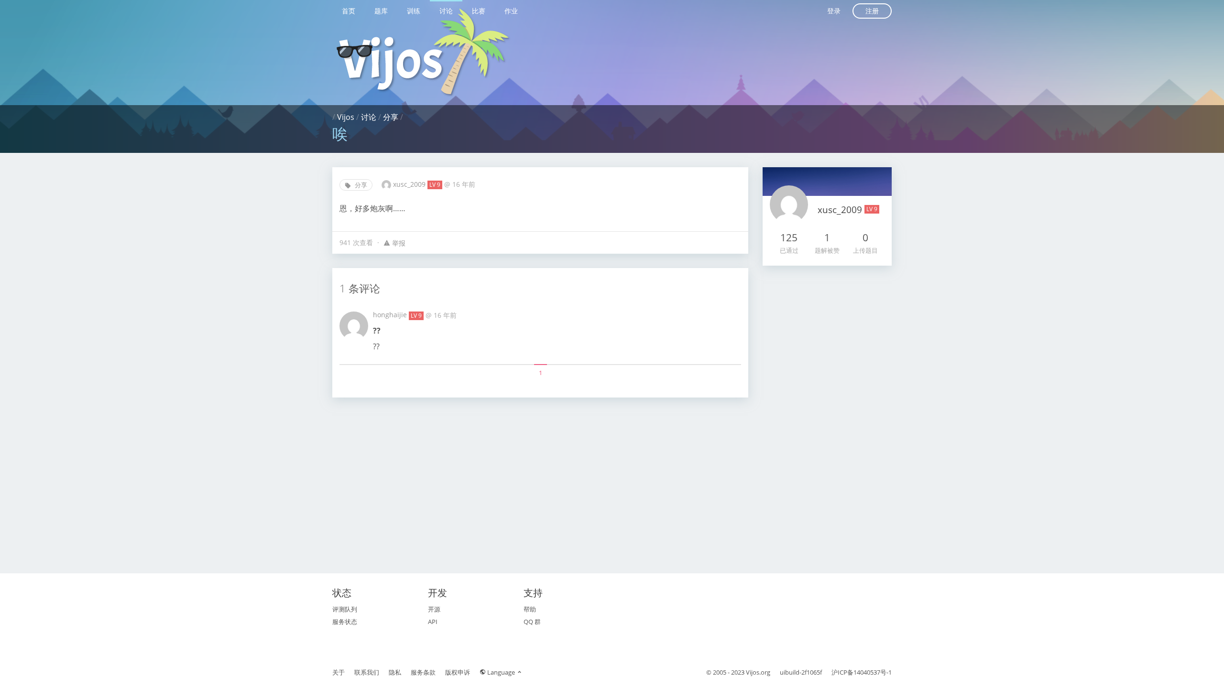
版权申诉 (457, 672)
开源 (434, 609)
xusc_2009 (410, 184)
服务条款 (423, 672)
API (432, 621)
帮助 (530, 609)
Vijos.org (758, 672)
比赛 (478, 10)
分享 (390, 117)
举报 (397, 242)
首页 (348, 10)
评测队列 (344, 609)
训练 (413, 10)
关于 (338, 672)
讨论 (446, 10)
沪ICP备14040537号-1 (861, 672)
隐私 (395, 672)
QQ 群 (532, 621)
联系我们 (366, 672)
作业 (511, 10)
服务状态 (344, 621)
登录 (834, 10)
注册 (872, 10)
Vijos (345, 117)
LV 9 (434, 185)
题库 (381, 10)
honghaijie (391, 314)
